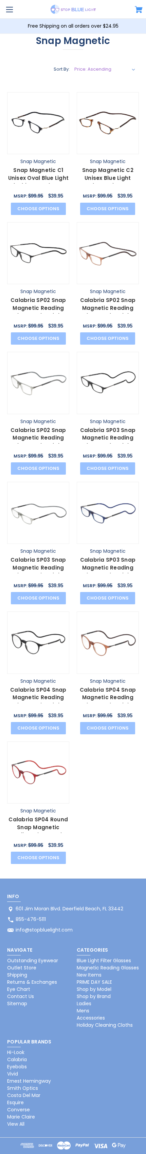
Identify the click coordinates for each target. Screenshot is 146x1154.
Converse (18, 1109)
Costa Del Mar (23, 1095)
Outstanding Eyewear (32, 960)
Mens (83, 1010)
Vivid (12, 1073)
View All (15, 1124)
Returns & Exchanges (32, 982)
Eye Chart (18, 989)
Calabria (17, 1059)
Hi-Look (15, 1052)
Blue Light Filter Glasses (104, 960)
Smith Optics (22, 1088)
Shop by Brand (94, 996)
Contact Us (20, 996)
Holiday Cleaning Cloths (105, 1025)
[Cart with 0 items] (138, 10)
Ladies (84, 1003)
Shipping (17, 974)
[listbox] (105, 69)
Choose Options (38, 208)
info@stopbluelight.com (44, 929)
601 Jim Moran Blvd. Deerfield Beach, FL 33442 (69, 908)
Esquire (15, 1102)
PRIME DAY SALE (94, 982)
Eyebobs (17, 1066)
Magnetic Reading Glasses (108, 967)
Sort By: (62, 69)
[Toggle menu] (9, 9)
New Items (89, 974)
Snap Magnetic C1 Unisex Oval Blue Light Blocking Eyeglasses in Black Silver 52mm (38, 182)
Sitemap (17, 1003)
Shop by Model (94, 989)
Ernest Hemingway (29, 1081)
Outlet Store (21, 967)
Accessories (91, 1017)
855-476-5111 (31, 919)
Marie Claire (21, 1116)
